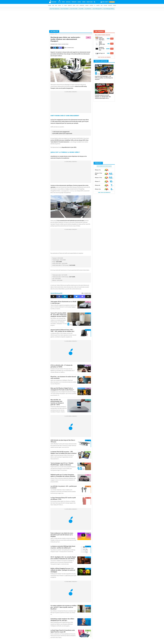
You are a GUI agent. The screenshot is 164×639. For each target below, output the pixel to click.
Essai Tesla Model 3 (65, 8)
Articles (68, 1)
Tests (63, 1)
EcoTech (91, 5)
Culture (105, 5)
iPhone (49, 5)
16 (70, 47)
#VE (61, 293)
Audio (65, 5)
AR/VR (74, 5)
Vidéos (83, 1)
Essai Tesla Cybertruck (54, 8)
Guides (79, 1)
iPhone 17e (98, 170)
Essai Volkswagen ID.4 (97, 8)
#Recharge (57, 293)
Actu (59, 1)
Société (97, 5)
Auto (77, 5)
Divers (114, 5)
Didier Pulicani (54, 44)
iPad (53, 5)
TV (62, 5)
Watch (59, 5)
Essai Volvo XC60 (73, 8)
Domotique (82, 5)
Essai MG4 (81, 8)
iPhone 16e (98, 189)
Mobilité (70, 5)
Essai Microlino (88, 8)
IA (94, 5)
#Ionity (52, 293)
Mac (56, 5)
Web (101, 5)
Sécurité (110, 5)
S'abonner (112, 1)
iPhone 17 (97, 181)
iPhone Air (97, 185)
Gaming (86, 5)
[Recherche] (94, 2)
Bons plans (90, 1)
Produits (74, 1)
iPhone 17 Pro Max (98, 174)
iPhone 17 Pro (98, 177)
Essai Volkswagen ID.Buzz (108, 8)
